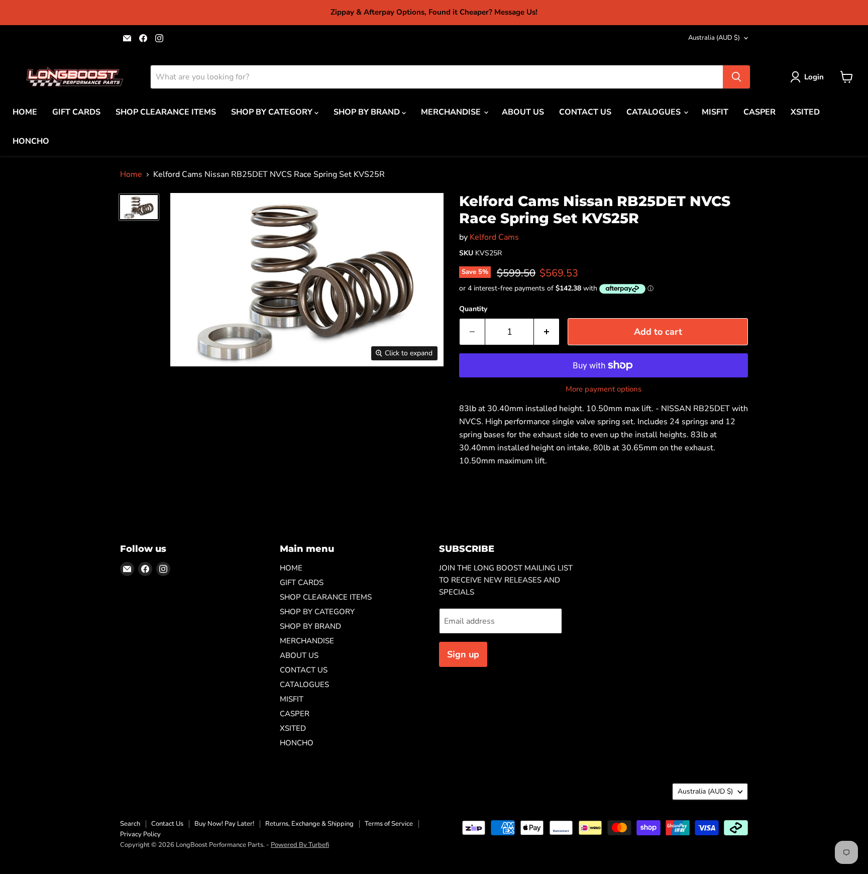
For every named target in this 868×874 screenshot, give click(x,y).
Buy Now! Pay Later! (224, 823)
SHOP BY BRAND (368, 112)
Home (131, 174)
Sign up (463, 654)
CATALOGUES (654, 112)
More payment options (603, 389)
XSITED (805, 112)
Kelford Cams (494, 237)
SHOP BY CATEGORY (272, 112)
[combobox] (437, 76)
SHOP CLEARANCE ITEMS (166, 112)
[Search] (736, 76)
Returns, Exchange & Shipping (309, 823)
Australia (714, 37)
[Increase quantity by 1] (547, 332)
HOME (25, 112)
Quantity (473, 309)
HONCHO (31, 141)
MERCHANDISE (452, 112)
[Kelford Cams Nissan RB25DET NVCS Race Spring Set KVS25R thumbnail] (139, 207)
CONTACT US (585, 112)
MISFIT (715, 112)
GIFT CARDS (76, 112)
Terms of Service (389, 823)
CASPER (759, 112)
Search (130, 823)
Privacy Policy (140, 834)
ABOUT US (523, 112)
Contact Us (167, 823)
